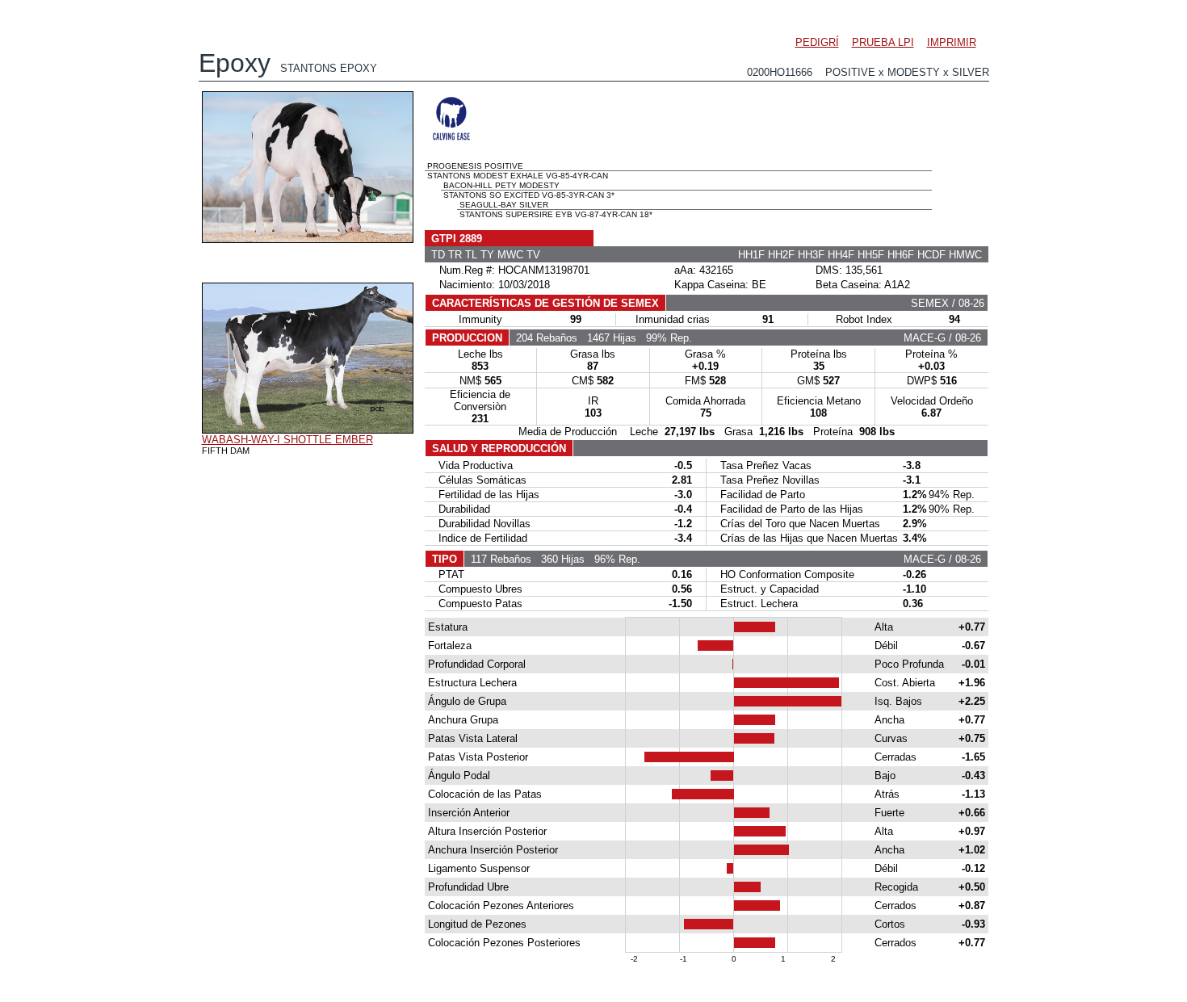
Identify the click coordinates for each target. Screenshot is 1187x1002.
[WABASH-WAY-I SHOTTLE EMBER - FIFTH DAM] (308, 429)
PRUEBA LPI (883, 42)
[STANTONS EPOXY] (308, 239)
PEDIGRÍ (817, 42)
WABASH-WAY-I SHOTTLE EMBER (287, 440)
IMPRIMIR (951, 42)
